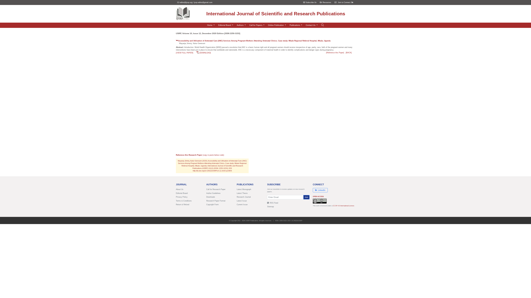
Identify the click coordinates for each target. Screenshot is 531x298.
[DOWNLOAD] (205, 53)
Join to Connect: (345, 2)
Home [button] (210, 25)
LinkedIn (321, 190)
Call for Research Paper (215, 189)
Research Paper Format (215, 201)
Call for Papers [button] (256, 25)
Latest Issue (242, 201)
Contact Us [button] (311, 25)
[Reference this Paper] (335, 53)
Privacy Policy (182, 197)
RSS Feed (273, 203)
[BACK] (349, 53)
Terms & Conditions (184, 201)
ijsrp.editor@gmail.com (203, 2)
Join (306, 197)
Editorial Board (182, 193)
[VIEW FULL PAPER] (184, 53)
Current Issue (242, 204)
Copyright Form (212, 204)
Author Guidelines (213, 193)
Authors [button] (240, 25)
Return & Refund (182, 204)
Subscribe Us (311, 2)
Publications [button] (295, 25)
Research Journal (244, 197)
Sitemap (270, 207)
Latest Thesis (242, 193)
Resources (327, 2)
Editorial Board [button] (225, 25)
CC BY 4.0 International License (343, 206)
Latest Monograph (244, 189)
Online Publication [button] (276, 25)
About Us (179, 189)
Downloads (210, 197)
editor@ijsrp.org (186, 2)
